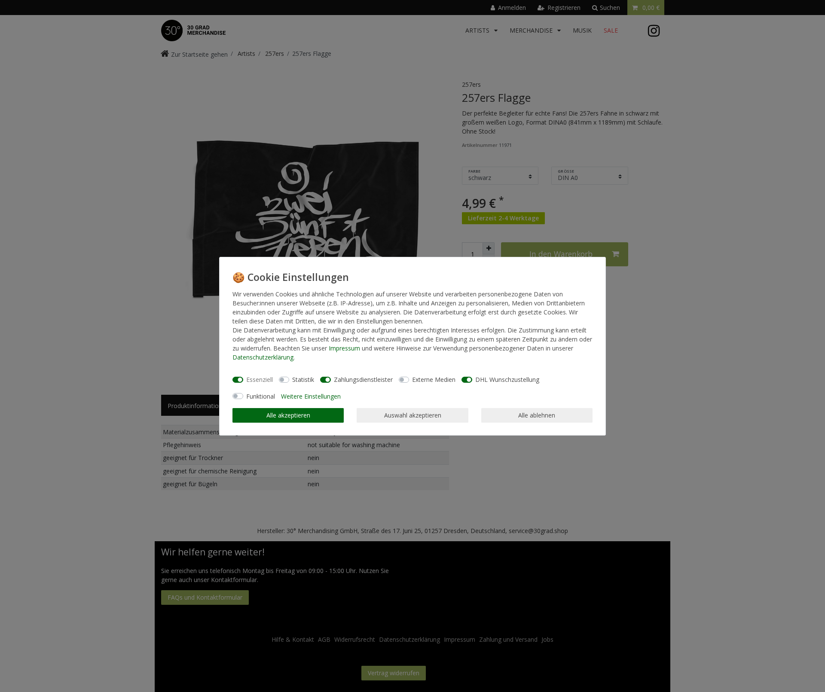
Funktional (260, 396)
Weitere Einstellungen (311, 396)
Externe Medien (433, 379)
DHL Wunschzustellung (507, 379)
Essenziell (259, 379)
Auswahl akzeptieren (412, 415)
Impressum (344, 348)
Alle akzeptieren (288, 415)
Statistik (303, 379)
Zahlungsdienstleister (363, 379)
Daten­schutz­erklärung (262, 357)
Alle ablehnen (536, 415)
